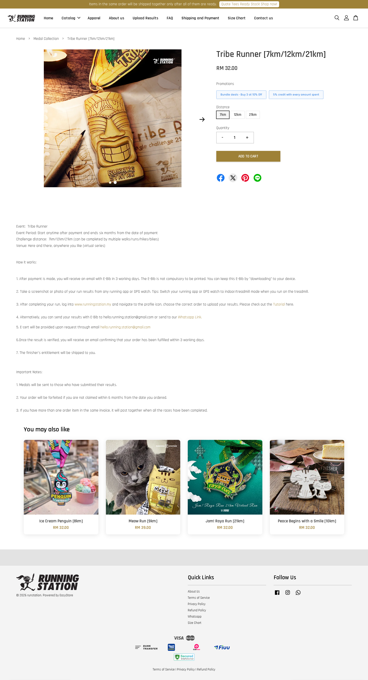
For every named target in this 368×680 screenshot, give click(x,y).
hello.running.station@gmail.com (125, 327)
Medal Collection (46, 38)
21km (253, 114)
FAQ (170, 18)
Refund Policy (197, 610)
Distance (223, 107)
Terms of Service (199, 598)
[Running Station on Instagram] (287, 595)
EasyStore (66, 595)
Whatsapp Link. (190, 317)
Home (48, 18)
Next (202, 119)
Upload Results (145, 18)
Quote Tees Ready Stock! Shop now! (249, 4)
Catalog (68, 18)
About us (116, 18)
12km (237, 114)
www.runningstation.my (93, 304)
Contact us (263, 18)
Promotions (225, 83)
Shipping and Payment (200, 18)
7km (223, 114)
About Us (194, 592)
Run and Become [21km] (328, 666)
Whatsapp (195, 617)
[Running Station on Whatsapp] (298, 595)
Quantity (222, 128)
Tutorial (279, 304)
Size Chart (237, 18)
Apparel (94, 18)
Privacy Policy (197, 604)
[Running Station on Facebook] (277, 595)
